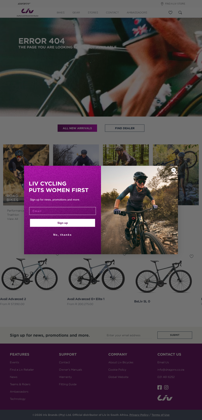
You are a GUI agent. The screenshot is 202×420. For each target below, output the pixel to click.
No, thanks (62, 234)
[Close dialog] (173, 170)
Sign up (62, 222)
